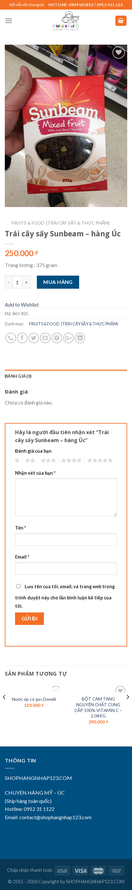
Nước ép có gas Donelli (34, 699)
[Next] (127, 710)
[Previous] (4, 710)
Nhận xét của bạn (35, 473)
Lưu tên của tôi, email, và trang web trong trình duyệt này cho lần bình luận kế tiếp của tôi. (65, 596)
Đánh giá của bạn (33, 451)
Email (22, 557)
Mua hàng (58, 282)
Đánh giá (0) (18, 376)
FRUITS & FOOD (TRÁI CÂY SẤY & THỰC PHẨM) (57, 223)
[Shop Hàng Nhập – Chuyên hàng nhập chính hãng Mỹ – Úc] (66, 21)
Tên (20, 527)
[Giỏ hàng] (121, 21)
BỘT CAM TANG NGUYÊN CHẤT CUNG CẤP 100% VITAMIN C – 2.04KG (98, 707)
